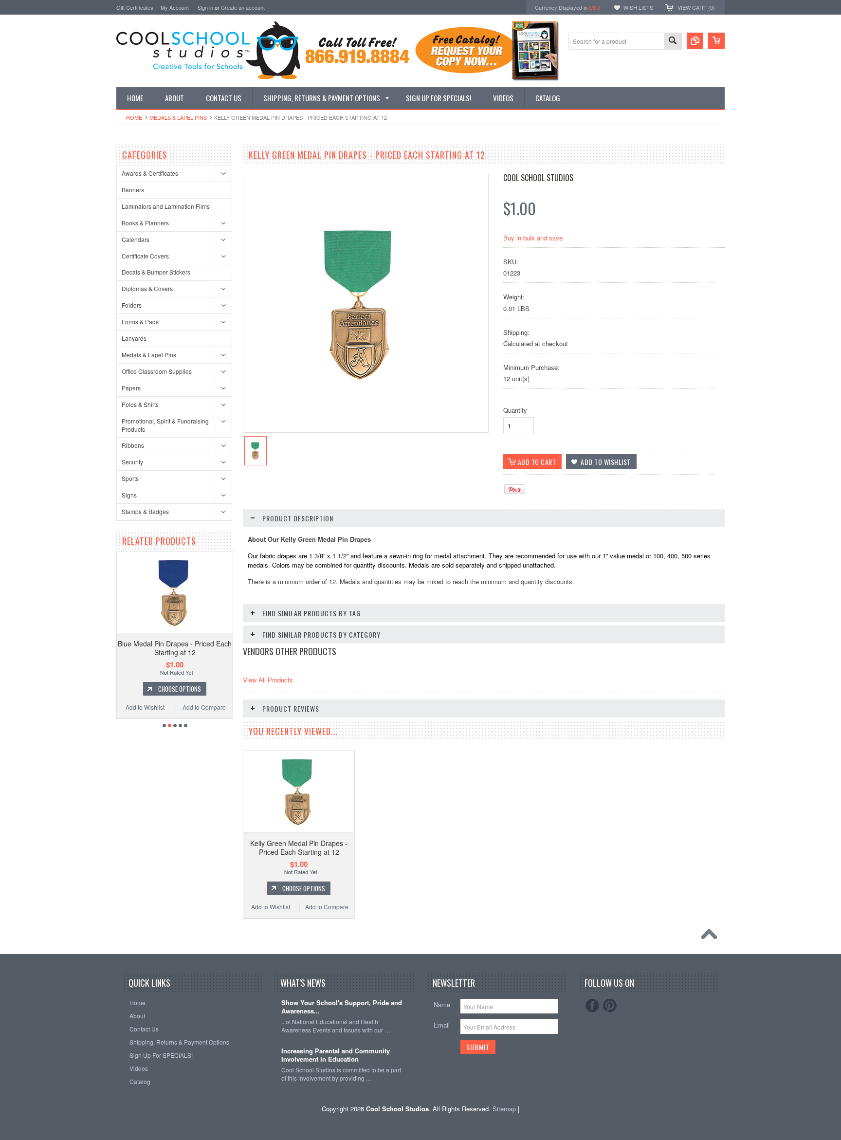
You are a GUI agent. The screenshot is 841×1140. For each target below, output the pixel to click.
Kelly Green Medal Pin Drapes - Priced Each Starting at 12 (298, 847)
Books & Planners (145, 223)
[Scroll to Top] (711, 936)
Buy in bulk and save (533, 237)
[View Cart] (716, 41)
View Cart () (696, 7)
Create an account (243, 7)
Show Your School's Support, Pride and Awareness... (341, 1007)
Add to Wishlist (220, 707)
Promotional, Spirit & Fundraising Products (165, 425)
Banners (133, 189)
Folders (132, 305)
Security (132, 462)
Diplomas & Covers (147, 288)
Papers (131, 388)
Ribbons (133, 445)
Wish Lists (638, 7)
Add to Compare (163, 707)
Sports (130, 478)
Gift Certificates (134, 7)
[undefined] (360, 393)
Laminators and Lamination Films (166, 206)
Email (442, 1025)
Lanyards (134, 338)
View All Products (268, 679)
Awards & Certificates (150, 173)
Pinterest (610, 1005)
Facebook (592, 1005)
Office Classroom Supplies (157, 371)
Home (134, 117)
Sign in (205, 7)
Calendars (135, 239)
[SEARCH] (672, 41)
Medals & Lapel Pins (178, 117)
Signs (129, 495)
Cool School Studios (538, 178)
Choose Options (139, 689)
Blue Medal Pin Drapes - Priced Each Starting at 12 (134, 648)
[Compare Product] (695, 41)
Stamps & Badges (145, 511)
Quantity (515, 410)
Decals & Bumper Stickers (156, 272)
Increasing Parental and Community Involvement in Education (335, 1055)
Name (442, 1004)
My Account (175, 7)
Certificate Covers (145, 256)
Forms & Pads (140, 321)
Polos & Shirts (140, 404)
